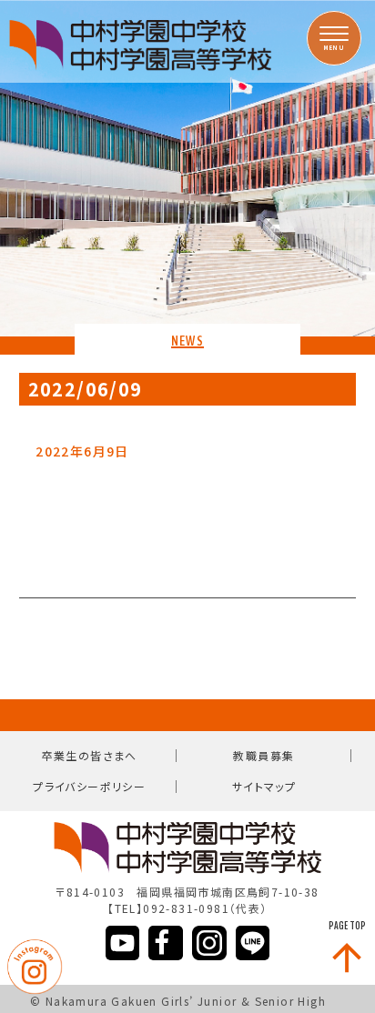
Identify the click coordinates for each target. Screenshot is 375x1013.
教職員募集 (263, 755)
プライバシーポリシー (89, 786)
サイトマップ (264, 786)
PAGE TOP (347, 925)
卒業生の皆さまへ (89, 755)
